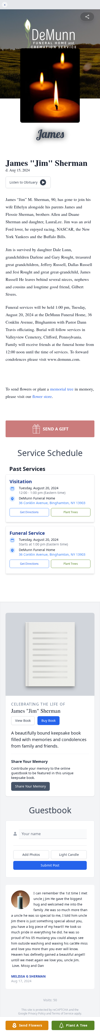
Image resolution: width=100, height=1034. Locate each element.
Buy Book (48, 720)
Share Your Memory (30, 786)
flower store (42, 396)
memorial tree (61, 389)
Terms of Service (62, 1013)
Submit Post (50, 865)
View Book (23, 720)
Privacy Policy (37, 1013)
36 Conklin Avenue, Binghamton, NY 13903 (52, 503)
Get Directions (29, 512)
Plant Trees (70, 512)
